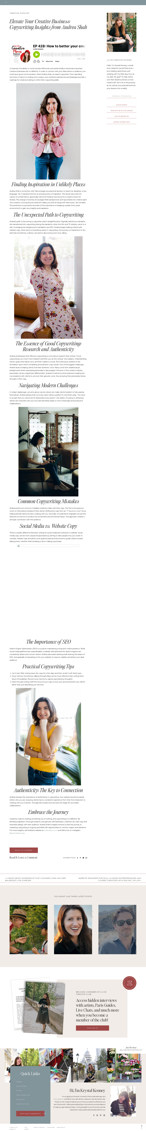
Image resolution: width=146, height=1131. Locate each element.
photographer (58, 1099)
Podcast (24, 13)
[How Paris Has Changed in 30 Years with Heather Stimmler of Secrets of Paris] (73, 929)
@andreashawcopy (17, 833)
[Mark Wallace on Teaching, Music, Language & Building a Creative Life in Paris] (117, 929)
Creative (14, 13)
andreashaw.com (51, 830)
